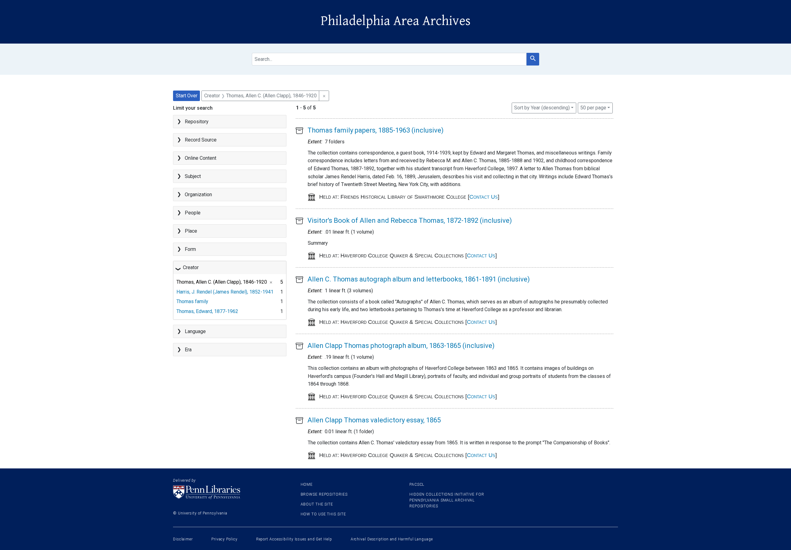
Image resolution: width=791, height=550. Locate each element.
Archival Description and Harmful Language (392, 539)
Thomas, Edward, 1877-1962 (207, 311)
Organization (198, 194)
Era (188, 350)
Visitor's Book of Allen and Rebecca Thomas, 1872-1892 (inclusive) (409, 220)
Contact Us (483, 197)
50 (593, 107)
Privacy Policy (224, 539)
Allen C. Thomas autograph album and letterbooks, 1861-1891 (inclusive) (418, 279)
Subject (193, 176)
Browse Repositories (324, 494)
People (193, 213)
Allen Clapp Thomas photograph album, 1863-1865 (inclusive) (401, 345)
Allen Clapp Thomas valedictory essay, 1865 (374, 420)
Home (307, 484)
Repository (197, 122)
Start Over (186, 96)
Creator (191, 267)
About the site (317, 504)
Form (190, 249)
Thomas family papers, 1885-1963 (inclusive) (375, 130)
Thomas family (192, 301)
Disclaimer (183, 539)
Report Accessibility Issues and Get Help (294, 539)
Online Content (200, 158)
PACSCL (416, 484)
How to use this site (323, 514)
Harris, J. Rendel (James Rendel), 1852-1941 (224, 292)
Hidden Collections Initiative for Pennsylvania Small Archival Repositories (446, 500)
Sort (542, 108)
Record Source (201, 140)
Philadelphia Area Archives (396, 21)
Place (191, 231)
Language (195, 331)
